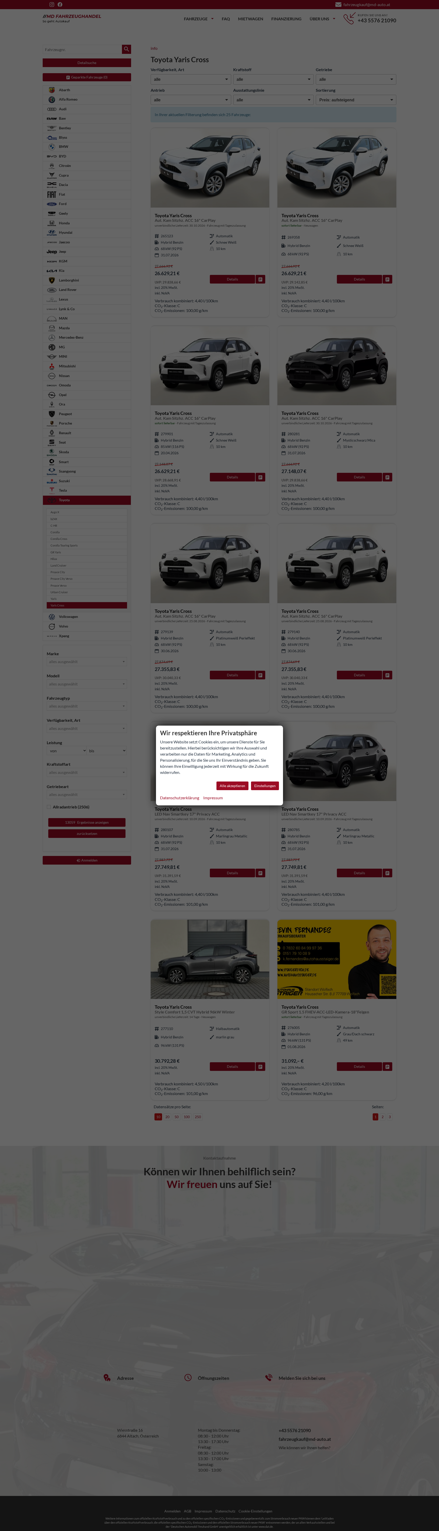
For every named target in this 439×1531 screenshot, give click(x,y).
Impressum (213, 797)
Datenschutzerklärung (179, 797)
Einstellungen (265, 786)
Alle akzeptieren (232, 786)
